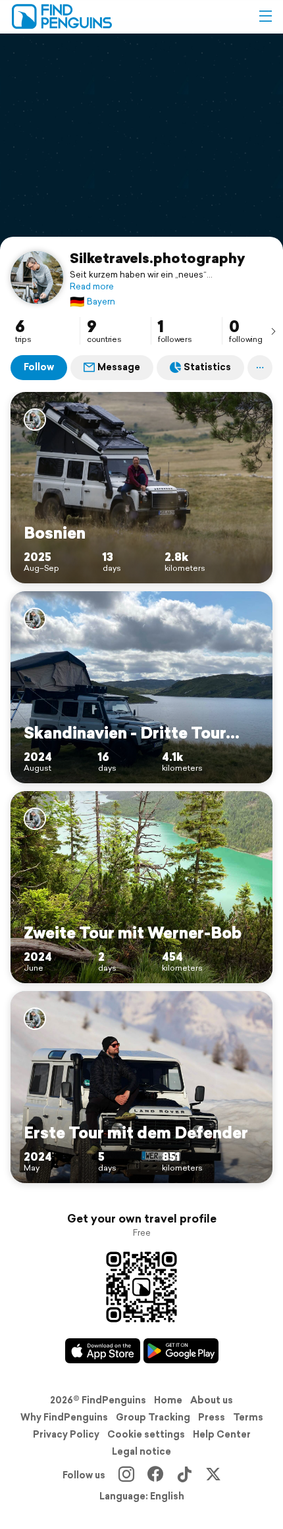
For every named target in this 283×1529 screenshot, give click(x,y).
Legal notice (141, 1451)
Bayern (92, 301)
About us (211, 1400)
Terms (248, 1417)
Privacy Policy (66, 1434)
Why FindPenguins (64, 1417)
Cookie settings (146, 1434)
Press (211, 1417)
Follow (39, 367)
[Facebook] (155, 1475)
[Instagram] (126, 1475)
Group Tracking (153, 1417)
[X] (213, 1475)
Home (168, 1400)
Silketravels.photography (157, 258)
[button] (265, 16)
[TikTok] (184, 1475)
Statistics (207, 367)
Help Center (222, 1434)
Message (118, 367)
